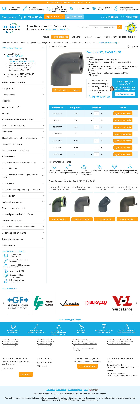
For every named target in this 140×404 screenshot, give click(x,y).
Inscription (26, 374)
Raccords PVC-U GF (61, 42)
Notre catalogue (27, 42)
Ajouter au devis (123, 113)
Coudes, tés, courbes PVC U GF (83, 42)
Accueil (16, 42)
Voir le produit (59, 219)
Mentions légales (75, 389)
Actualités (51, 389)
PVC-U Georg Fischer (43, 42)
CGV (86, 389)
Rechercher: (82, 27)
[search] (103, 27)
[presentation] (50, 204)
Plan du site (61, 389)
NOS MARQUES (9, 288)
